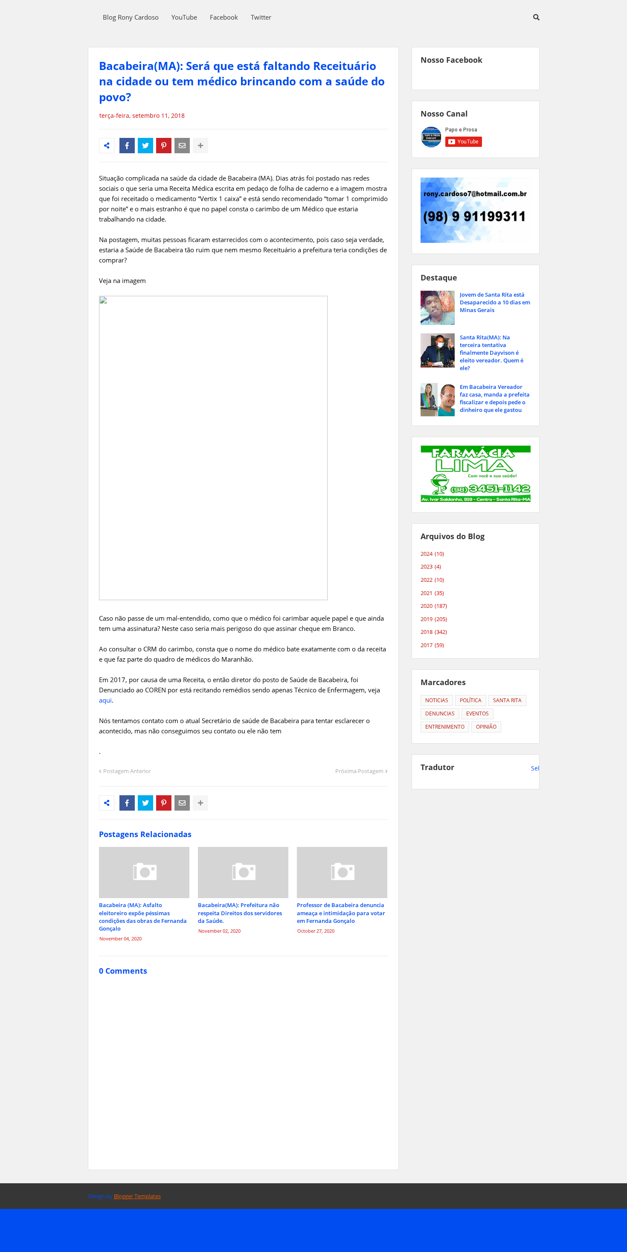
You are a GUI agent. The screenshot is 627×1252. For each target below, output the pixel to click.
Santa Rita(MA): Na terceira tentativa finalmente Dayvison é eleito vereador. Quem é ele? (491, 352)
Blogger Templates (137, 1196)
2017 (432, 645)
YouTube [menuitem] (184, 17)
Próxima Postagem (359, 771)
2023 (431, 566)
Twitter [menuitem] (261, 17)
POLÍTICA (471, 700)
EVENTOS (477, 713)
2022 (432, 580)
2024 (432, 553)
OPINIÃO (486, 726)
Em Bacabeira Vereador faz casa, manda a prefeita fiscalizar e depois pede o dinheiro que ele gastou (495, 398)
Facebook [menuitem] (224, 17)
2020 (434, 606)
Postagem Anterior (127, 771)
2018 (434, 632)
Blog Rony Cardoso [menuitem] (131, 17)
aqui (105, 700)
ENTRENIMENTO (444, 726)
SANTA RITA (507, 700)
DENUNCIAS (440, 713)
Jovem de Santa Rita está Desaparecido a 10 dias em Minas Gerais (495, 302)
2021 (432, 593)
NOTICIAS (436, 700)
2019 (434, 619)
